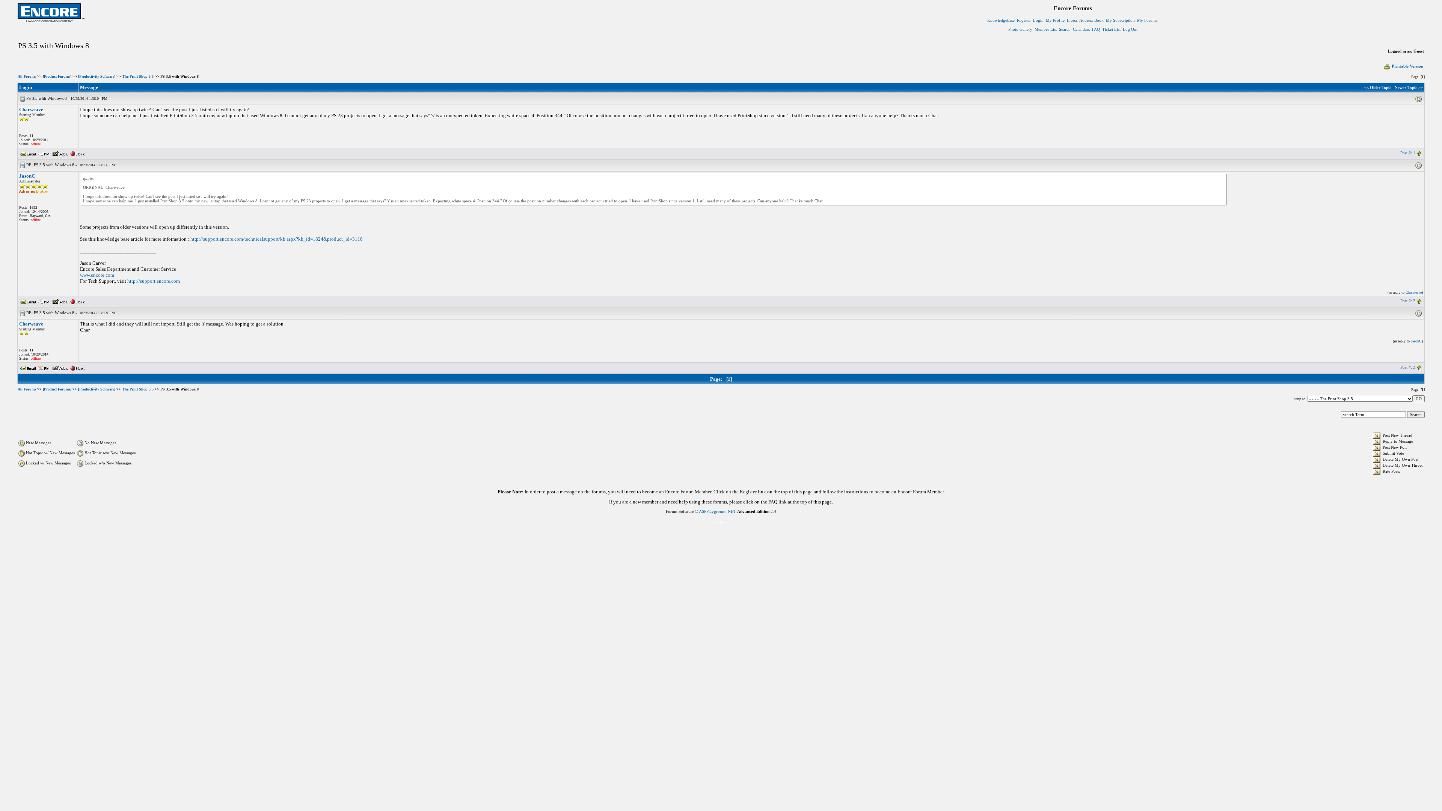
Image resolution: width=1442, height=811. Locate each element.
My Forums (1147, 20)
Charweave (31, 109)
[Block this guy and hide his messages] (77, 153)
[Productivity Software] (96, 76)
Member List (1046, 29)
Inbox (1072, 20)
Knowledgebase (1001, 20)
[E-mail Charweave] (28, 153)
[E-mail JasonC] (28, 300)
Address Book (1091, 20)
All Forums (27, 76)
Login (1038, 20)
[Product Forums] (57, 76)
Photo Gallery (1020, 29)
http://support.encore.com (153, 281)
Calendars (1081, 29)
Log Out (1130, 29)
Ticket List (1111, 29)
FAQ (1096, 29)
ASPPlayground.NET (717, 511)
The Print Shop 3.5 (138, 76)
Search (1065, 29)
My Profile (1055, 20)
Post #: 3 (1407, 367)
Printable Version (1407, 66)
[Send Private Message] (44, 153)
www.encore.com (97, 275)
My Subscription (1120, 20)
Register (1024, 20)
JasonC (27, 176)
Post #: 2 (1407, 300)
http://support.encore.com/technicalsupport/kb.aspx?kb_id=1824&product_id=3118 (276, 239)
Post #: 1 (1407, 153)
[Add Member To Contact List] (59, 153)
